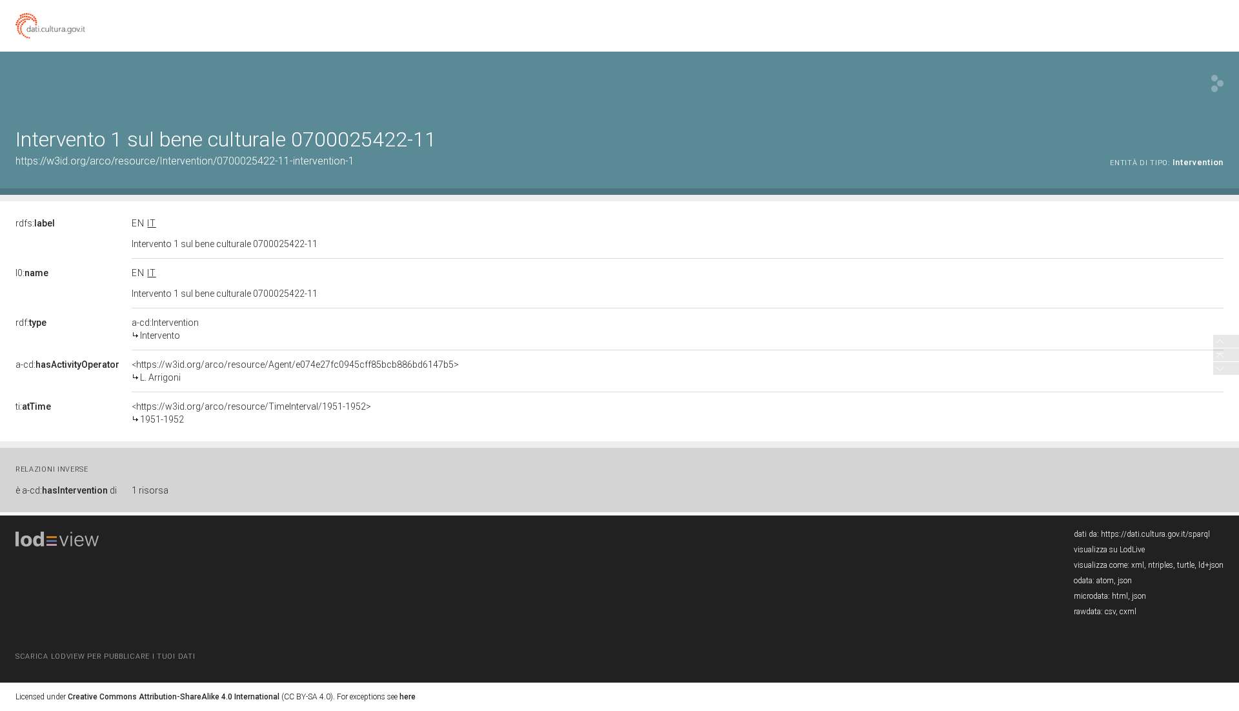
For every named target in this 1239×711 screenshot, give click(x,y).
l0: (31, 273)
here (407, 696)
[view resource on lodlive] (1217, 83)
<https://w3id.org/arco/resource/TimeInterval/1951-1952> (251, 413)
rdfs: (35, 223)
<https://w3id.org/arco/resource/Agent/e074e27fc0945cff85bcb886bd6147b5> (295, 371)
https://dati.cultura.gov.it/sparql (1155, 534)
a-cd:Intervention (165, 329)
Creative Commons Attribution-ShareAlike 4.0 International (173, 696)
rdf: (30, 322)
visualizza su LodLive (1109, 549)
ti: (33, 406)
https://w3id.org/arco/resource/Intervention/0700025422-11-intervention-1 (184, 161)
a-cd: (67, 364)
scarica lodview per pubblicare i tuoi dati (105, 656)
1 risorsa (150, 490)
